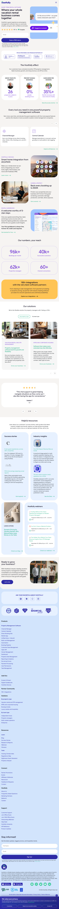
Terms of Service (45, 895)
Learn (3, 735)
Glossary (3, 747)
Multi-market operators (8, 721)
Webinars (4, 745)
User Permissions (6, 666)
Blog (2, 738)
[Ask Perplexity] (38, 599)
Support (4, 808)
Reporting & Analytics (7, 659)
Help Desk (4, 822)
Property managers (6, 718)
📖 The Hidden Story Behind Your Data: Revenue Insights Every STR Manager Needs (40, 539)
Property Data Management (9, 657)
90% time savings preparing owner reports (14, 472)
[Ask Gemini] (32, 599)
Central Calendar (38, 136)
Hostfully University (6, 824)
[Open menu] (56, 2)
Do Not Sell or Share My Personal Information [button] (21, 895)
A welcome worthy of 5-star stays (12, 211)
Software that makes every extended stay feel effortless (42, 347)
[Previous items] (52, 123)
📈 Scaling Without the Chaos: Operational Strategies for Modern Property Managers (39, 513)
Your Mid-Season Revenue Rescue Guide (43, 450)
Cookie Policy (31, 902)
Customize (9, 906)
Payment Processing (7, 664)
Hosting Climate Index (7, 754)
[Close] (57, 895)
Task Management (6, 668)
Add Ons (4, 676)
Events (3, 775)
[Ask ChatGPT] (21, 599)
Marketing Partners (6, 796)
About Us (4, 792)
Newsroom (4, 780)
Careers (3, 801)
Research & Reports (7, 743)
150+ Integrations (6, 692)
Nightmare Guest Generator (9, 759)
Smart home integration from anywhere (14, 160)
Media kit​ (4, 798)
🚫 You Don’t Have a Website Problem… (40, 527)
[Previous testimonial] (23, 411)
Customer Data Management (9, 648)
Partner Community (8, 689)
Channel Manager (8, 136)
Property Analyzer (6, 761)
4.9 (14, 29)
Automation (4, 643)
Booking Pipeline (6, 645)
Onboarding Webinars (7, 820)
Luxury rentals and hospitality (9, 709)
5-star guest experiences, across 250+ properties (13, 450)
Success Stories (5, 740)
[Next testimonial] (35, 411)
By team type (5, 713)
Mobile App (4, 636)
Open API (4, 650)
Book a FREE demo (15, 40)
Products (4, 621)
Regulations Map (6, 756)
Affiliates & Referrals (7, 777)
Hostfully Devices (7, 157)
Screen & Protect (36, 183)
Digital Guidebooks (7, 208)
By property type (6, 699)
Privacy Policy (16, 46)
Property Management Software (11, 626)
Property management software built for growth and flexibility (14, 349)
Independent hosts (6, 716)
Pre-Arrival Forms (6, 661)
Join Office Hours (6, 815)
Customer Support (6, 813)
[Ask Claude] (27, 599)
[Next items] (56, 123)
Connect (4, 768)
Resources (4, 730)
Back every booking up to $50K (41, 186)
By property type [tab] (24, 316)
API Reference (5, 827)
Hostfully (4, 788)
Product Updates (6, 829)
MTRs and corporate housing (43, 342)
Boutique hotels (5, 707)
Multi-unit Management (8, 641)
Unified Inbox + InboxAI (8, 638)
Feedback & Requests (7, 782)
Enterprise (4, 723)
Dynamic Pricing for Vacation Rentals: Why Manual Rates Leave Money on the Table (11, 532)
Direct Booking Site (6, 634)
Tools (2, 751)
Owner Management (7, 652)
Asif (29, 400)
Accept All (49, 906)
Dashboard (4, 655)
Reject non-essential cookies (30, 906)
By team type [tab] (35, 316)
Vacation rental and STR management (12, 703)
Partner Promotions (6, 773)
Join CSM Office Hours (7, 817)
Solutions (4, 696)
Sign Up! (29, 857)
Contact (3, 784)
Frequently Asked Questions (9, 794)
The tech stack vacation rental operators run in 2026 (42, 475)
